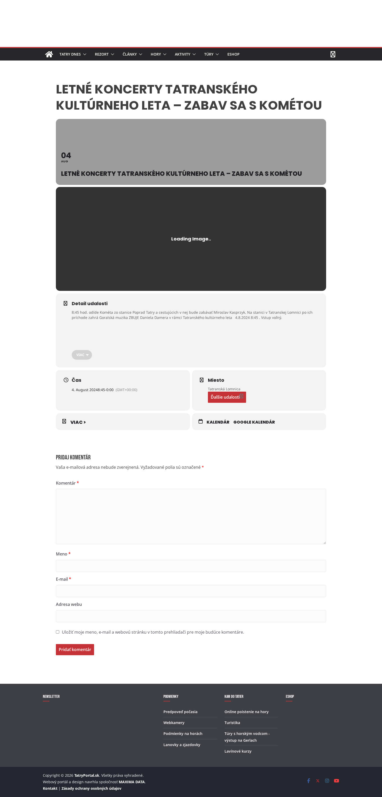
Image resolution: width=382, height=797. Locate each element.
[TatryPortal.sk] (49, 54)
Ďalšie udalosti (225, 397)
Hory (156, 54)
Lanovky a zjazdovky (181, 744)
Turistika (232, 722)
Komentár (67, 483)
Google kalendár (254, 422)
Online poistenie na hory (247, 711)
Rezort (102, 54)
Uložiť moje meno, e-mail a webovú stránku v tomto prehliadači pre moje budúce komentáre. (153, 632)
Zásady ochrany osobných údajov (91, 788)
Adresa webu (69, 604)
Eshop (233, 54)
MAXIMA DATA (132, 781)
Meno (63, 554)
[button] (84, 54)
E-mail (63, 579)
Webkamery (174, 722)
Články (130, 54)
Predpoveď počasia (180, 711)
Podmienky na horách (182, 733)
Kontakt (50, 788)
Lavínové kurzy (238, 751)
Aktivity (182, 54)
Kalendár (218, 422)
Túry (208, 54)
